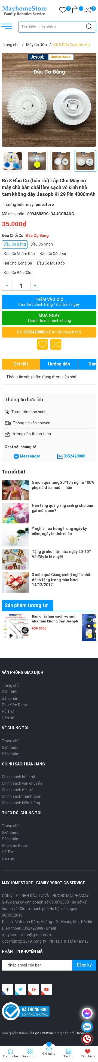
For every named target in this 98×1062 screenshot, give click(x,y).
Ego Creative (43, 1033)
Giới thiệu (10, 692)
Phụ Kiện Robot (15, 705)
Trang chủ (11, 685)
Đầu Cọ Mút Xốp (51, 263)
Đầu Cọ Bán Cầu (17, 273)
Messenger (30, 456)
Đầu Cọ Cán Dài (52, 254)
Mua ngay (49, 318)
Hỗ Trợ (8, 711)
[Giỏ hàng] (75, 11)
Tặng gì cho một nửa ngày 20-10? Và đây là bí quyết (61, 554)
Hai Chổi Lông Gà (18, 263)
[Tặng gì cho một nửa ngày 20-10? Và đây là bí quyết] (15, 559)
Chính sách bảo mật (19, 777)
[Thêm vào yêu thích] (42, 344)
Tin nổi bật (14, 472)
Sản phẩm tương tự (26, 605)
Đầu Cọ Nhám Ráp (19, 254)
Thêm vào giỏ (49, 302)
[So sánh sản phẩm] (87, 11)
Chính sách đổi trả (17, 790)
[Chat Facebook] (16, 456)
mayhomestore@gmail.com (26, 935)
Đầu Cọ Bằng (15, 244)
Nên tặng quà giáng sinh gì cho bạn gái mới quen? (62, 508)
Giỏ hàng (49, 1053)
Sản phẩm (11, 698)
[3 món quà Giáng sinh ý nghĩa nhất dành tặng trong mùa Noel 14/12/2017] (15, 582)
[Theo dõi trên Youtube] (46, 989)
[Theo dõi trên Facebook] (7, 989)
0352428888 (34, 332)
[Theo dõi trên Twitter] (20, 989)
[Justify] (89, 26)
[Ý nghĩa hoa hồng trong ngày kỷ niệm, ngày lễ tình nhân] (15, 536)
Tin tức (68, 1056)
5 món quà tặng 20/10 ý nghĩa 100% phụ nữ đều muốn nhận (63, 484)
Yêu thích (88, 1056)
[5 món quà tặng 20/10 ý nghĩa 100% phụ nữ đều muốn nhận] (15, 490)
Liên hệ (8, 718)
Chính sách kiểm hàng (21, 803)
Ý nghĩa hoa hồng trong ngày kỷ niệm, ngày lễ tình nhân (59, 531)
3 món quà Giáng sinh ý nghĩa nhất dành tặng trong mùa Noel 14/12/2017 (62, 580)
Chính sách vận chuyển (22, 783)
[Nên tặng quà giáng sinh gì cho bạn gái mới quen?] (15, 513)
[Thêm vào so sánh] (55, 344)
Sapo (79, 1033)
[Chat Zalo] (60, 456)
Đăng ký (84, 965)
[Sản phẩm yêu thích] (62, 11)
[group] (49, 99)
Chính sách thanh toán (21, 796)
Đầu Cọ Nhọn (41, 244)
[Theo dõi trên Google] (33, 989)
